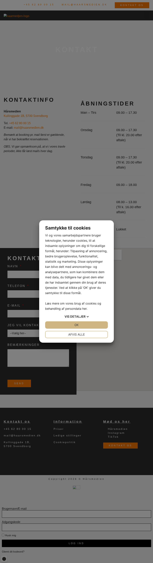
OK (76, 325)
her (84, 308)
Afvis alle (76, 334)
